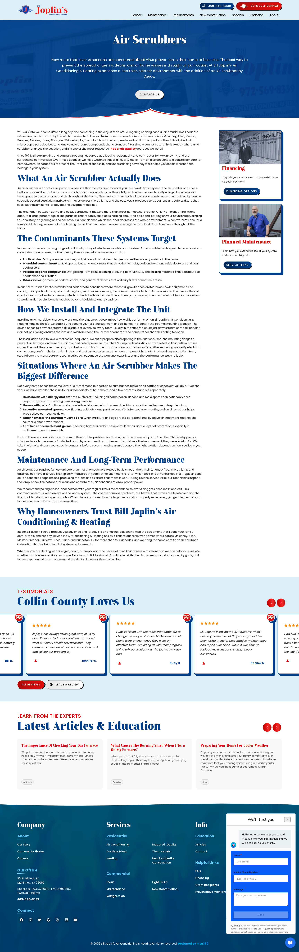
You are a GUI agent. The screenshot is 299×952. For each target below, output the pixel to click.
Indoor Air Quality (164, 845)
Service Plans (237, 265)
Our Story (23, 845)
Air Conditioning (117, 845)
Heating (111, 858)
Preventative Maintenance (213, 892)
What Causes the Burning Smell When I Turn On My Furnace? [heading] (148, 747)
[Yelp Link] (57, 920)
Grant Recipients (207, 885)
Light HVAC (160, 882)
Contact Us (149, 94)
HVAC (110, 882)
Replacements (183, 15)
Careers (23, 858)
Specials (238, 15)
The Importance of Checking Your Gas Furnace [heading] (59, 745)
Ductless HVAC (116, 851)
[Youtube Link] (75, 920)
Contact (201, 851)
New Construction (212, 15)
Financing (256, 15)
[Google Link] (48, 920)
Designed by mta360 (193, 944)
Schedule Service (265, 6)
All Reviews (31, 685)
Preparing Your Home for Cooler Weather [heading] (235, 745)
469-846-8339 (219, 6)
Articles (200, 845)
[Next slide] (281, 603)
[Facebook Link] (21, 920)
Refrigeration (115, 896)
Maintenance (157, 15)
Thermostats (161, 851)
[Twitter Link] (39, 920)
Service (137, 15)
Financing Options (241, 191)
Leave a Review (67, 685)
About (274, 15)
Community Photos (30, 851)
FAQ (198, 871)
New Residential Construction (163, 860)
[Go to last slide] (271, 603)
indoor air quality (123, 149)
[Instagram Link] (30, 920)
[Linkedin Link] (66, 920)
